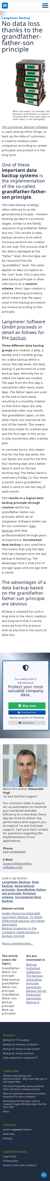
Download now (28, 712)
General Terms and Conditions (20, 1165)
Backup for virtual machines (18, 1053)
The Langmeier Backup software (25, 127)
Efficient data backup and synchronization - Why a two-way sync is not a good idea (25, 1078)
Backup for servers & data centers (21, 1049)
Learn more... (28, 722)
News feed (9, 1134)
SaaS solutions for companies (19, 1057)
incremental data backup (21, 899)
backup (18, 337)
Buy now (28, 706)
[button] (45, 6)
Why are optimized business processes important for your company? (24, 1095)
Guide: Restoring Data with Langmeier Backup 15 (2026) (22, 915)
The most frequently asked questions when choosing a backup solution (23, 1088)
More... (7, 1111)
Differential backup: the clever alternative (23, 922)
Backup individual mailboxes (33, 968)
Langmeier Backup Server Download (36, 990)
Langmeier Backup (16, 882)
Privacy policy (10, 1160)
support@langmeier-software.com (18, 865)
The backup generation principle (34, 979)
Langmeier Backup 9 (34, 1000)
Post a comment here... (17, 943)
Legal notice (9, 1156)
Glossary (7, 1138)
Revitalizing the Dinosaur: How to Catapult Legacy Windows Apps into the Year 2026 (25, 1104)
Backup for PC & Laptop (16, 1040)
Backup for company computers (20, 1044)
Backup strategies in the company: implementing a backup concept (20, 932)
